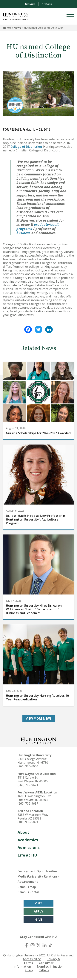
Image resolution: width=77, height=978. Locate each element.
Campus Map (27, 887)
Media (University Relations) (38, 876)
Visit (38, 903)
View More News (38, 718)
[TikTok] (50, 945)
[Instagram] (32, 945)
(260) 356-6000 (28, 766)
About (23, 832)
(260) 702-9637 (28, 803)
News (17, 27)
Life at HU (27, 855)
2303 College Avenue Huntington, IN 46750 (33, 761)
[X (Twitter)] (38, 945)
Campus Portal (28, 892)
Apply (38, 911)
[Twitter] (38, 329)
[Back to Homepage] (38, 740)
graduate (41, 224)
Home (7, 27)
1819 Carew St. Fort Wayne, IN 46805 (33, 779)
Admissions (29, 847)
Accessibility (32, 959)
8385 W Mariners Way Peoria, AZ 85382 (33, 816)
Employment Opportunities (37, 871)
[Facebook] (28, 329)
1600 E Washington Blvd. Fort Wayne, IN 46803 (35, 798)
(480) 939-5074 (28, 822)
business (23, 233)
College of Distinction (26, 147)
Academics (28, 839)
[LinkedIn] (49, 329)
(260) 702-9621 (28, 785)
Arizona (46, 4)
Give (38, 920)
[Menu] (70, 16)
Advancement (28, 882)
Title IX (44, 970)
